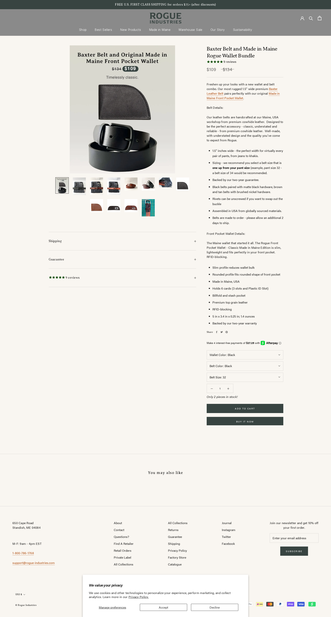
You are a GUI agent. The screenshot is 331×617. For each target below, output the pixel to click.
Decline (215, 607)
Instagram (228, 530)
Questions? (121, 536)
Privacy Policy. (139, 597)
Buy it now (245, 421)
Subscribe (294, 551)
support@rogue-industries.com (33, 563)
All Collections (123, 564)
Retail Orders (122, 550)
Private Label (122, 557)
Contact (119, 530)
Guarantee (56, 259)
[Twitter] (221, 332)
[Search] (311, 18)
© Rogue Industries (26, 605)
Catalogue (175, 564)
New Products (130, 30)
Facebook (228, 543)
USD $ (18, 594)
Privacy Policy (177, 550)
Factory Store (177, 557)
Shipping (55, 241)
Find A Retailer (124, 543)
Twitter (226, 536)
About (118, 523)
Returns (173, 530)
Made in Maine (159, 30)
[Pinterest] (226, 332)
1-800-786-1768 (23, 553)
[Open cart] (319, 18)
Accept (163, 607)
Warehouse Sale (190, 30)
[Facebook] (216, 332)
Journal (227, 523)
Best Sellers (103, 30)
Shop (83, 30)
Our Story (218, 30)
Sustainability (242, 30)
